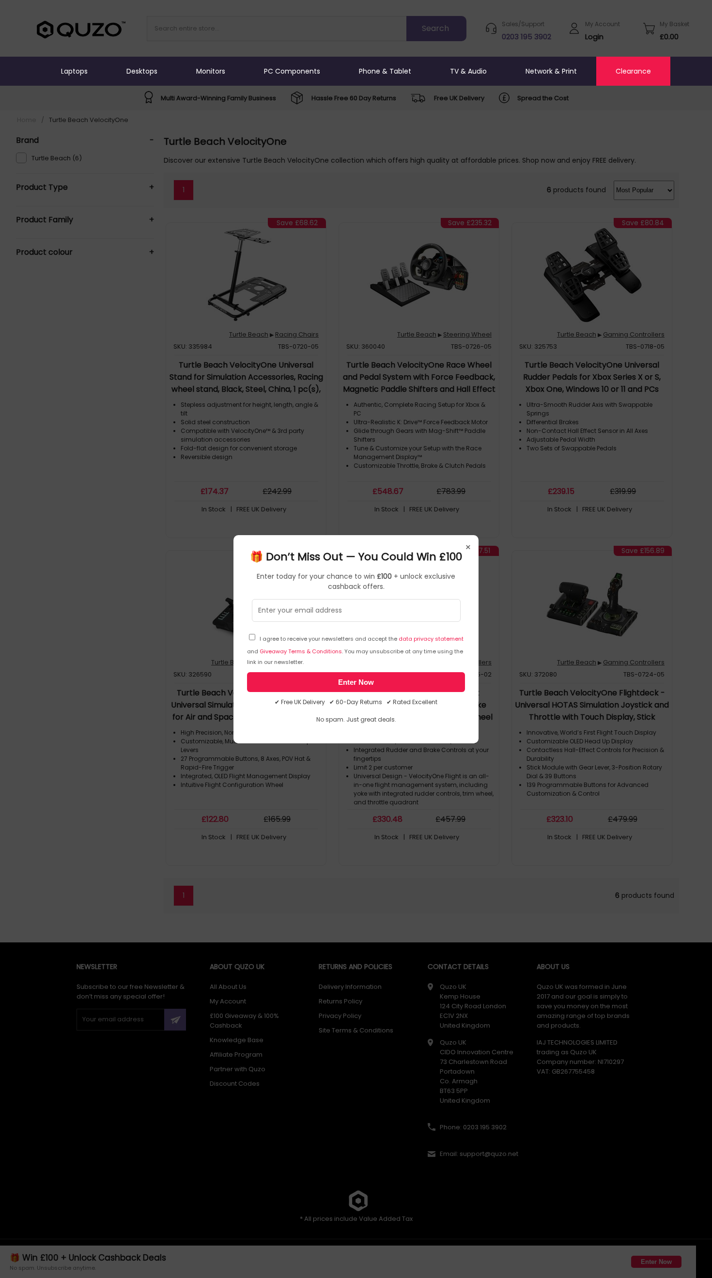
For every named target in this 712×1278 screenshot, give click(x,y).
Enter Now (356, 682)
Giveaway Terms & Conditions (301, 651)
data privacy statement (431, 639)
